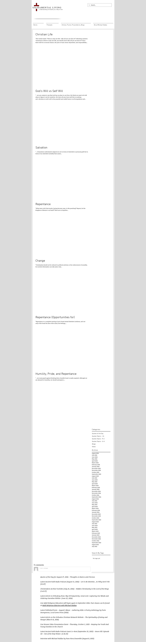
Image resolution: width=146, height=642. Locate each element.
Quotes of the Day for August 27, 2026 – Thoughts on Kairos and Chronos (67, 577)
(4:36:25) (65, 634)
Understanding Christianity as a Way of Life (51, 9)
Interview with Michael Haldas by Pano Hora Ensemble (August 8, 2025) (67, 638)
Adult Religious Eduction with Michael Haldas (59, 605)
